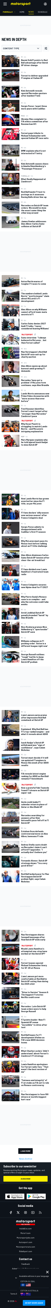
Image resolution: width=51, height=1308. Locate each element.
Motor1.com (25, 1233)
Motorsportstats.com (25, 1247)
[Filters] (45, 48)
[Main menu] (5, 4)
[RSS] (40, 1212)
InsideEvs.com (25, 1228)
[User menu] (45, 4)
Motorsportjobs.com (25, 1237)
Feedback (25, 1264)
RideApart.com (25, 1251)
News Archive (25, 1158)
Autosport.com (25, 1242)
